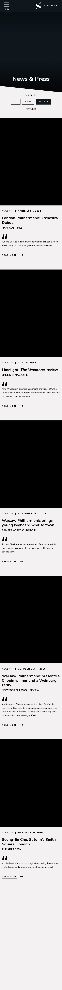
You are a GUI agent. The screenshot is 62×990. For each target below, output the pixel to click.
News (28, 101)
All (16, 101)
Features (31, 109)
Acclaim (43, 101)
